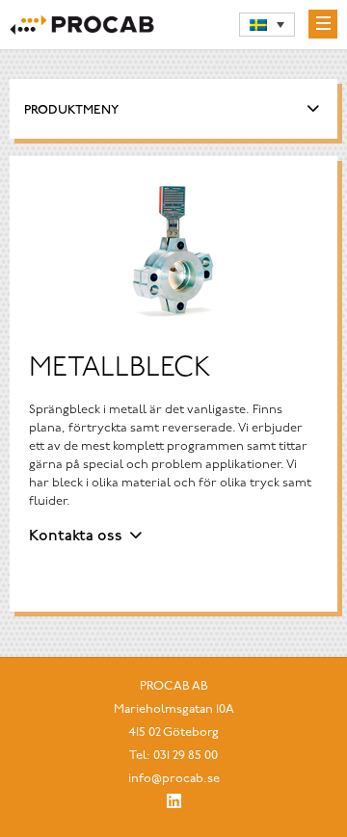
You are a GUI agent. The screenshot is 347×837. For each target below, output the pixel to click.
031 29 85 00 (185, 755)
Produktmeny (71, 110)
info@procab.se (174, 778)
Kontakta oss (75, 536)
